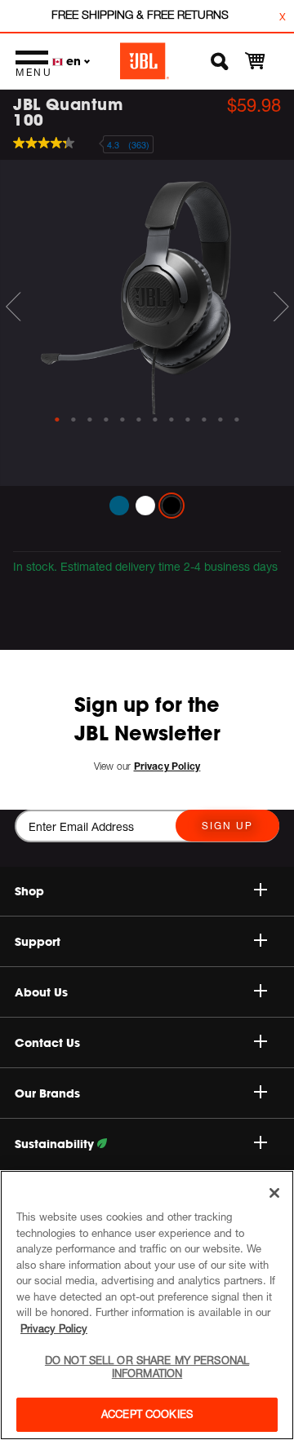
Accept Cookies (147, 1413)
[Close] (274, 1193)
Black (171, 505)
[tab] (57, 420)
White (145, 505)
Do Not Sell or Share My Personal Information (147, 1367)
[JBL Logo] (144, 61)
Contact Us (47, 1043)
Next (281, 306)
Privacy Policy (53, 1328)
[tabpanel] (147, 287)
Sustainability (56, 1144)
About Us (41, 992)
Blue (119, 505)
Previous (13, 306)
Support (37, 942)
